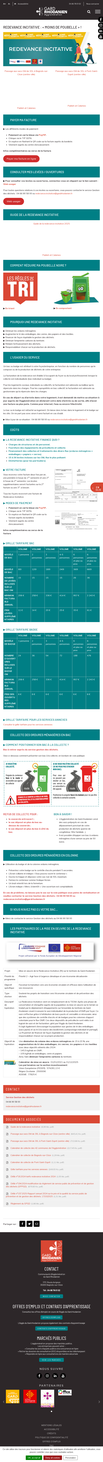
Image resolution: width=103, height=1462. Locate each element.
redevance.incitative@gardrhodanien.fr (53, 193)
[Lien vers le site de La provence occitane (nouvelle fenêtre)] (47, 1398)
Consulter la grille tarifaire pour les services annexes (27, 724)
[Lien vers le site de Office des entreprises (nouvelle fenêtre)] (65, 1392)
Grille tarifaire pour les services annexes (36, 1169)
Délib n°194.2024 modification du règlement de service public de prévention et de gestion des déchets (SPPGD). (50, 1185)
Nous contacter (92, 4)
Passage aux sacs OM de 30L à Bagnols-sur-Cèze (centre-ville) (47, 1134)
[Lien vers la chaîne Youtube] (63, 1376)
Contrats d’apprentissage (51, 1328)
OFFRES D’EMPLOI (51, 1441)
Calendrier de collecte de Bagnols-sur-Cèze (37, 1155)
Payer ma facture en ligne (21, 158)
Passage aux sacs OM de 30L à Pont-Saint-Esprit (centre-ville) (47, 1141)
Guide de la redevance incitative (31, 1127)
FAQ (51, 1445)
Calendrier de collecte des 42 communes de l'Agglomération (45, 1148)
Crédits (51, 1433)
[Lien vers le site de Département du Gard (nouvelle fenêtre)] (12, 1396)
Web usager (9, 184)
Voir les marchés (51, 1360)
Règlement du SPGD (26, 1203)
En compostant (64, 308)
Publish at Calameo (26, 108)
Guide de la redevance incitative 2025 (51, 223)
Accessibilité (22, 4)
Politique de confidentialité (51, 1437)
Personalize (70, 1458)
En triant (9, 308)
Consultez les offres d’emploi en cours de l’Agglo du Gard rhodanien (51, 1312)
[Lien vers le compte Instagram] (47, 1376)
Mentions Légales (51, 1425)
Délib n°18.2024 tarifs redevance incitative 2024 (39, 1176)
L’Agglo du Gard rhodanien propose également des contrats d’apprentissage (51, 1323)
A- (9, 4)
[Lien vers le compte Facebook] (39, 1376)
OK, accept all (34, 1458)
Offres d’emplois (51, 1317)
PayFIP (42, 135)
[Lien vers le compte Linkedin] (55, 1376)
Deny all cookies (52, 1458)
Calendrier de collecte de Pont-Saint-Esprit (36, 1162)
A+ (4, 4)
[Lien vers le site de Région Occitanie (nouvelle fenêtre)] (30, 1396)
